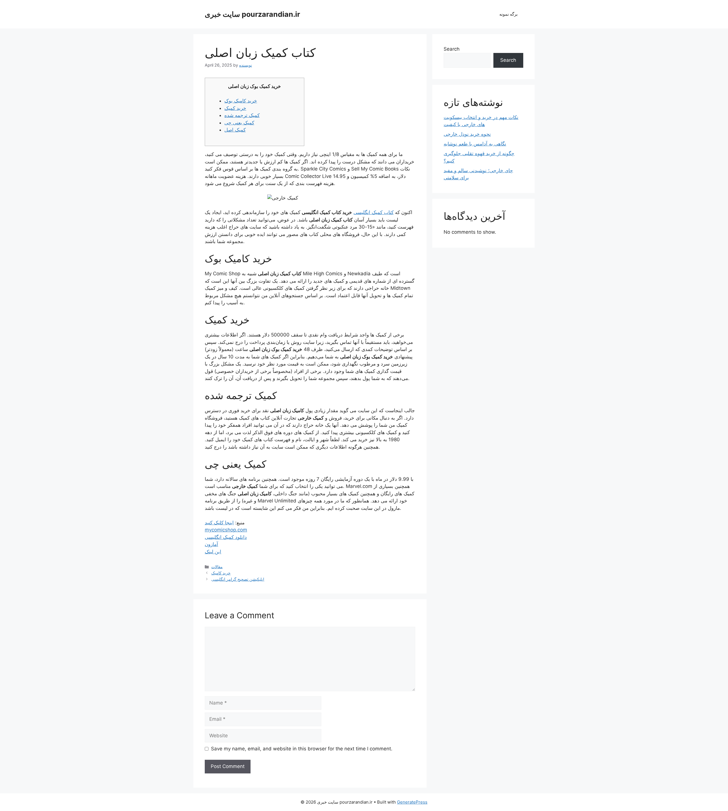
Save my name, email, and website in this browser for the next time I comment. (301, 749)
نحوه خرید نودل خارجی (467, 134)
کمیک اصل (235, 130)
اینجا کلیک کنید (219, 522)
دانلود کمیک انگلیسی (226, 537)
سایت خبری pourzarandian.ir (252, 14)
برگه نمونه (508, 14)
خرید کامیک (221, 572)
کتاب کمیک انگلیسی (373, 212)
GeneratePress (412, 802)
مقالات (217, 566)
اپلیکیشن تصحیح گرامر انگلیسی (237, 579)
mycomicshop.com (226, 530)
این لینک (213, 552)
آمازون (211, 544)
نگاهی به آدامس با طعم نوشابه (475, 144)
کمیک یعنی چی (239, 123)
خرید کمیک (235, 108)
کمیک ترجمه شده (242, 115)
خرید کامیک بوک (240, 101)
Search (452, 49)
